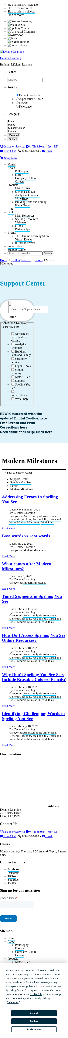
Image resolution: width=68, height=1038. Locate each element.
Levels (38, 260)
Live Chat (9, 151)
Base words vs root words (26, 536)
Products (13, 958)
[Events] (16, 131)
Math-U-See (22, 962)
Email (49, 151)
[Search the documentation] (9, 303)
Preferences (34, 1029)
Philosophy (22, 945)
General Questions (20, 519)
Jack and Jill (40, 519)
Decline (34, 1021)
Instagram (13, 872)
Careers (19, 955)
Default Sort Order (30, 95)
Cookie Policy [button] (36, 994)
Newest (23, 102)
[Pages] (16, 124)
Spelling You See (21, 260)
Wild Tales (47, 522)
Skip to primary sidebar (21, 11)
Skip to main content (20, 8)
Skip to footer (16, 14)
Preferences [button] (13, 1002)
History (19, 948)
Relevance (25, 106)
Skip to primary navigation (23, 4)
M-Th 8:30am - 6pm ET (43, 146)
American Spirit (32, 515)
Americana (49, 515)
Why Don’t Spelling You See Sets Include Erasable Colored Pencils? (34, 677)
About (11, 941)
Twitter (12, 883)
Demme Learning (10, 58)
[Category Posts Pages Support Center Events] (16, 131)
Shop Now (10, 158)
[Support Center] (16, 128)
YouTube (13, 879)
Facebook (13, 869)
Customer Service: (14, 146)
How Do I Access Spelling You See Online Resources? (33, 638)
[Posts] (16, 121)
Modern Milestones (28, 522)
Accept (34, 1013)
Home (3, 260)
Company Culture (25, 951)
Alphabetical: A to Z (31, 99)
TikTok (12, 876)
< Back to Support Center (18, 472)
